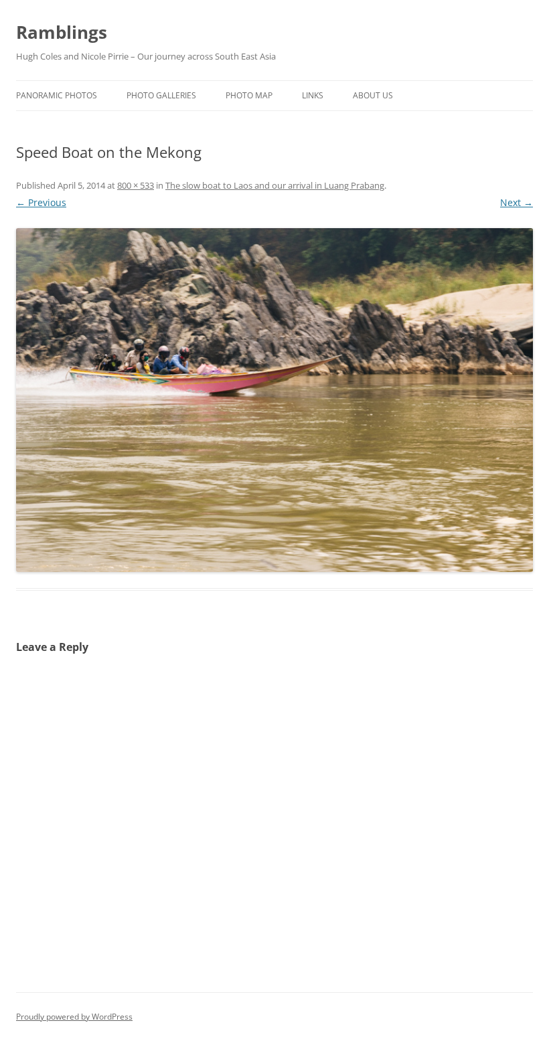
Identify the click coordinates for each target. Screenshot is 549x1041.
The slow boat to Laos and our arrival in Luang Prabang (274, 185)
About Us (373, 95)
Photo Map (249, 95)
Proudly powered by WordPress (74, 1016)
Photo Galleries (161, 95)
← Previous (41, 202)
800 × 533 (135, 185)
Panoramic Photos (56, 95)
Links (312, 95)
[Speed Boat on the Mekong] (274, 400)
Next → (516, 202)
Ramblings (61, 32)
